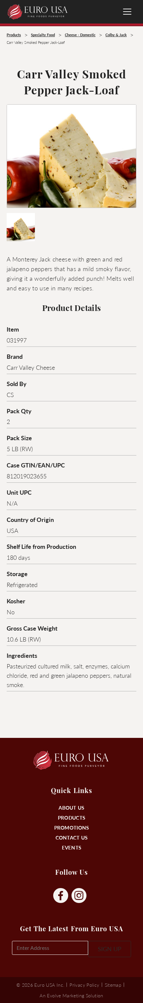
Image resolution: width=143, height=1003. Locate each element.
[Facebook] (60, 895)
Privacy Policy (84, 984)
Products (71, 817)
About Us (71, 807)
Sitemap (113, 984)
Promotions (71, 827)
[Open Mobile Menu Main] (127, 12)
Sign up (109, 949)
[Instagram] (79, 895)
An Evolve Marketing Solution (71, 995)
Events (71, 847)
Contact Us (72, 837)
